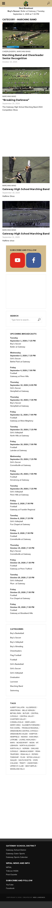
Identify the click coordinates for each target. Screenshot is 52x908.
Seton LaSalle (33, 757)
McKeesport (22, 743)
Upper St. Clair (17, 766)
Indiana (24, 737)
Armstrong (15, 710)
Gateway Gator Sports (15, 853)
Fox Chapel (15, 728)
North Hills (15, 748)
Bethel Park (15, 713)
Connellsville (16, 722)
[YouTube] (17, 260)
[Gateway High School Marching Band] (26, 170)
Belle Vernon (28, 710)
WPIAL (9, 867)
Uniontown (32, 763)
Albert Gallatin (17, 707)
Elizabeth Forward (31, 725)
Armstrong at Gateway (19, 480)
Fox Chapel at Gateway (20, 524)
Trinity (22, 763)
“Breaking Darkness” (15, 100)
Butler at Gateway (28, 11)
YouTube (9, 885)
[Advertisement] (26, 133)
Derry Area (15, 725)
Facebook (10, 888)
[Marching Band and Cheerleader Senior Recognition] (26, 35)
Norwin (26, 748)
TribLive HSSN (12, 871)
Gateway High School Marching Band (25, 189)
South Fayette (24, 760)
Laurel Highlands (27, 740)
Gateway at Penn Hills (19, 376)
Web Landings (39, 897)
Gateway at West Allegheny (21, 421)
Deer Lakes (30, 722)
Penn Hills (25, 754)
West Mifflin (30, 766)
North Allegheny (27, 745)
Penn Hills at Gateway (19, 495)
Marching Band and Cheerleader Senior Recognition (23, 57)
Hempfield (14, 737)
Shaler (13, 760)
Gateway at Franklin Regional (22, 509)
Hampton (33, 734)
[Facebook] (33, 260)
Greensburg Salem (18, 734)
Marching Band (24, 51)
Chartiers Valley (18, 719)
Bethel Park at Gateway (20, 362)
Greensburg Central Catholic (24, 731)
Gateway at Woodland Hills (21, 613)
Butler (26, 713)
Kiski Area (33, 737)
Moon (31, 743)
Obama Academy (27, 751)
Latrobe (13, 740)
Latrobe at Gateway (18, 450)
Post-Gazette (11, 874)
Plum (22, 757)
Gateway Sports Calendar (17, 857)
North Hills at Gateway (19, 436)
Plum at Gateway (17, 583)
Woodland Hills (17, 769)
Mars (12, 743)
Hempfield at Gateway (19, 391)
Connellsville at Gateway (20, 465)
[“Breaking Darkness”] (26, 80)
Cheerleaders (9, 51)
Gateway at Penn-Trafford (21, 569)
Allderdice (31, 707)
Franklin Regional (30, 728)
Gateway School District (16, 850)
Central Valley (27, 716)
